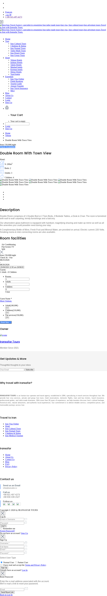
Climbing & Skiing (18, 46)
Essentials (9, 76)
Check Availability (7, 147)
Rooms (8, 276)
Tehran (8, 135)
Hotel (7, 58)
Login (7, 100)
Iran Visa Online (17, 79)
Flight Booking (16, 81)
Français (8, 12)
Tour (7, 41)
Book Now (5, 322)
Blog (7, 93)
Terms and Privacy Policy (35, 565)
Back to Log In (6, 595)
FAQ (7, 464)
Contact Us (9, 459)
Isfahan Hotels (16, 62)
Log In (25, 570)
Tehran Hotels (16, 60)
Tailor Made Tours (18, 51)
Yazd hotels (15, 74)
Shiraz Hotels (16, 72)
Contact (8, 98)
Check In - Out (6, 257)
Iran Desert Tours (17, 53)
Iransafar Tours (10, 341)
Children (8, 287)
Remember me (9, 528)
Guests (3, 270)
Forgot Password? (7, 531)
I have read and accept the (24, 565)
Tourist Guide (16, 84)
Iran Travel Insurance (19, 88)
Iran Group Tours (17, 55)
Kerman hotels (16, 69)
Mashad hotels (16, 67)
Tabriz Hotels (16, 65)
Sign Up (8, 102)
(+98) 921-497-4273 (13, 17)
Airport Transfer (17, 86)
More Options (6, 301)
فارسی (8, 14)
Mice (12, 91)
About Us (9, 95)
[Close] (2, 513)
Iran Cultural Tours (18, 44)
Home (7, 39)
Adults (8, 282)
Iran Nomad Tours (18, 48)
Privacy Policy (11, 466)
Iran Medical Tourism (14, 436)
